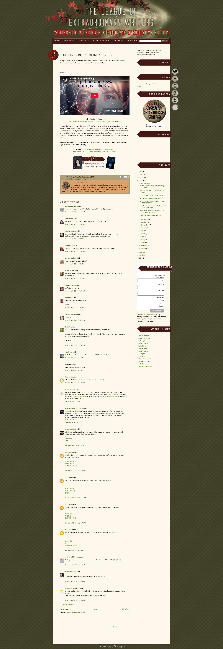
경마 (66, 440)
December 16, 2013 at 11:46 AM (75, 278)
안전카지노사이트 (71, 466)
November (144, 219)
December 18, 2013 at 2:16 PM (74, 370)
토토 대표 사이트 (70, 518)
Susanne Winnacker (145, 366)
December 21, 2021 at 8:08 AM (75, 600)
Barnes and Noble (109, 152)
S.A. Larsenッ (69, 218)
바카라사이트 (69, 463)
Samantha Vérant (70, 258)
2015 (140, 175)
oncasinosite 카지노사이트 (74, 408)
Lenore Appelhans (144, 336)
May (142, 237)
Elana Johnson (143, 343)
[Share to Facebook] (127, 177)
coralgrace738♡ (70, 429)
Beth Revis (142, 364)
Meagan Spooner (70, 231)
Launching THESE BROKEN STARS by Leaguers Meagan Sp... (152, 211)
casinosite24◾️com (72, 557)
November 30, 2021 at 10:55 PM (75, 498)
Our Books (133, 41)
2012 (140, 252)
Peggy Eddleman (70, 285)
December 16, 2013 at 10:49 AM (75, 264)
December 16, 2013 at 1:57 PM (74, 308)
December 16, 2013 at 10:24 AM (75, 251)
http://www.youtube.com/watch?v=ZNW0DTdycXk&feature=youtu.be (95, 121)
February (144, 245)
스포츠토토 (68, 514)
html (163, 300)
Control (76, 179)
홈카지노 (68, 493)
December (144, 183)
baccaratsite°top (70, 571)
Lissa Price (141, 356)
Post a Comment (68, 605)
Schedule (84, 41)
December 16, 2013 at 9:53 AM (75, 212)
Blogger (115, 627)
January (143, 248)
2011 (140, 255)
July (142, 231)
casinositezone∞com (72, 588)
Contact (118, 41)
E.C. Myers (141, 354)
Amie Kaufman (143, 348)
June (142, 234)
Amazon (87, 149)
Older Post (125, 609)
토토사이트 (68, 541)
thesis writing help (81, 396)
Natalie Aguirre (69, 271)
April (142, 240)
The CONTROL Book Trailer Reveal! (151, 195)
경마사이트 (68, 438)
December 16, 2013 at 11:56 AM (75, 291)
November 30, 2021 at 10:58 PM (75, 523)
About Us (69, 41)
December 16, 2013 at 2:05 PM (75, 320)
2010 (140, 258)
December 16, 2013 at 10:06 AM (75, 239)
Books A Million (107, 149)
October (143, 222)
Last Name (161, 290)
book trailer (69, 179)
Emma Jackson (70, 389)
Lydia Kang (70, 177)
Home (57, 41)
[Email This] (121, 177)
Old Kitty (68, 327)
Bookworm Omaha (80, 152)
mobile (162, 306)
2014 (140, 178)
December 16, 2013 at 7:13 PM (74, 358)
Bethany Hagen (143, 341)
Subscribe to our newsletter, (146, 315)
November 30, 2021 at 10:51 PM (75, 470)
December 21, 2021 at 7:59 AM (75, 565)
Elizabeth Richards (144, 359)
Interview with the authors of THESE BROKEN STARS (152, 202)
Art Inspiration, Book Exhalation (150, 198)
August (143, 228)
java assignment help (110, 396)
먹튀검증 (68, 516)
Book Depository (95, 152)
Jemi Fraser (68, 352)
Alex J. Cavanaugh (71, 206)
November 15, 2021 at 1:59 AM (74, 445)
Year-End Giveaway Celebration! (151, 215)
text (163, 303)
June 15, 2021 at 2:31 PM (72, 422)
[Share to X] (125, 177)
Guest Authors (101, 41)
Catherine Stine (70, 246)
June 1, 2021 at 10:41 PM (72, 401)
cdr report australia (112, 394)
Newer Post (64, 609)
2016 (140, 172)
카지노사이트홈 (70, 491)
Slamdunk (68, 377)
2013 (140, 181)
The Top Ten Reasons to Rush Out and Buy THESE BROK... (153, 207)
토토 (66, 436)
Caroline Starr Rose (71, 314)
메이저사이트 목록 (71, 545)
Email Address (160, 277)
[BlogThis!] (123, 177)
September (145, 225)
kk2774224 (69, 452)
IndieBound (96, 149)
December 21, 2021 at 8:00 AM (75, 581)
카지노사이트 (69, 419)
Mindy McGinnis (143, 351)
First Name (161, 284)
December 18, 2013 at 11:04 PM (75, 383)
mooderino (68, 298)
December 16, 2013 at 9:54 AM (75, 224)
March (143, 242)
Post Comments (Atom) (77, 613)
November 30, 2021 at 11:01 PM (75, 550)
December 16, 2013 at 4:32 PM (75, 345)
